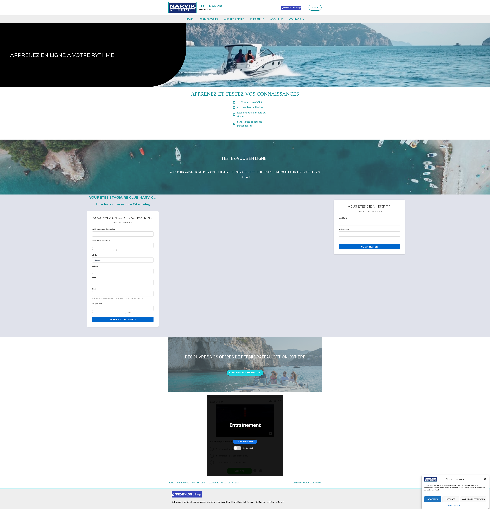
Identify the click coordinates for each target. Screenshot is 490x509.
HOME (189, 19)
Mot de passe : (344, 229)
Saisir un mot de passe (101, 240)
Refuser (450, 499)
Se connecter (369, 246)
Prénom (95, 266)
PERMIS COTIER (208, 19)
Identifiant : (343, 218)
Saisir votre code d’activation (103, 229)
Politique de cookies (454, 505)
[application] (302, 19)
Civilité (94, 255)
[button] (485, 479)
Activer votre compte (123, 319)
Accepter (432, 499)
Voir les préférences (473, 499)
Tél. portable (97, 303)
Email (94, 289)
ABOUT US (276, 19)
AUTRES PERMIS (234, 19)
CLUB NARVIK (210, 6)
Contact (295, 19)
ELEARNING (257, 19)
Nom (94, 277)
